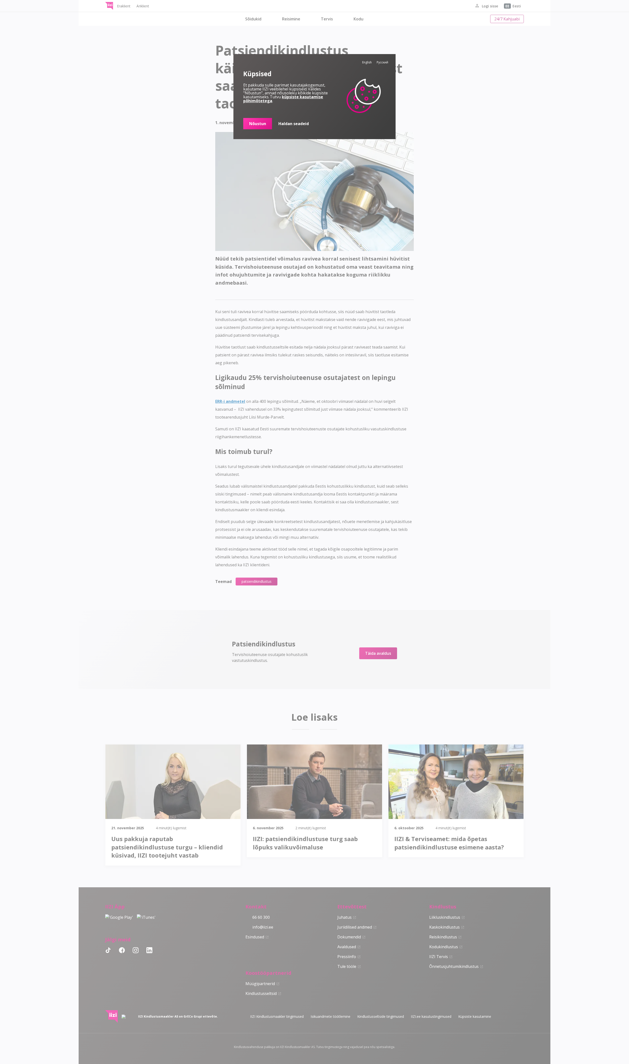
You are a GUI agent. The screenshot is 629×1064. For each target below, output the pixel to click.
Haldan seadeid (293, 123)
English (367, 62)
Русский (382, 62)
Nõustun (257, 123)
